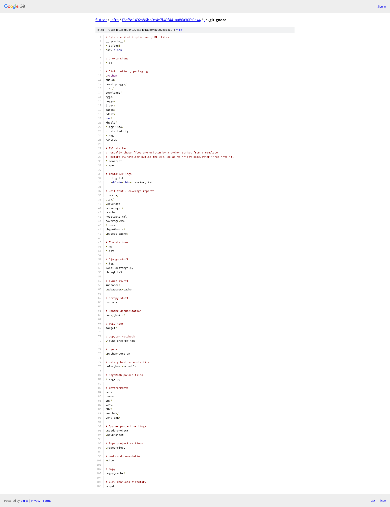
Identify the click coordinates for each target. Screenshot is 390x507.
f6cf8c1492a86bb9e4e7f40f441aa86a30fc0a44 (161, 19)
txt (372, 500)
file (179, 30)
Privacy (35, 501)
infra (114, 19)
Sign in (381, 6)
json (382, 500)
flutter (101, 19)
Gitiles (24, 501)
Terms (47, 501)
